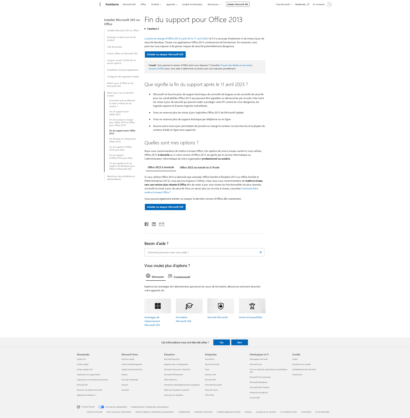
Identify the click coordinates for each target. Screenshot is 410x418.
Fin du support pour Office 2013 (122, 132)
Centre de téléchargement (132, 364)
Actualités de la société (301, 364)
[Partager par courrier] (160, 223)
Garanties (125, 390)
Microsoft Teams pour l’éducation (177, 369)
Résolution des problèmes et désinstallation (121, 178)
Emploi (295, 359)
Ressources (213, 4)
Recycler (125, 385)
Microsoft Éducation (172, 359)
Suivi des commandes (130, 379)
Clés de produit (114, 46)
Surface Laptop (82, 364)
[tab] (161, 167)
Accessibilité (306, 412)
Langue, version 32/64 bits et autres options (121, 62)
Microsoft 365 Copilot (213, 385)
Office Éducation (170, 379)
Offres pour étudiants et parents (176, 390)
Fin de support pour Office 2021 (119, 113)
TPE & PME (209, 395)
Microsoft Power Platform (259, 387)
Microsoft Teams (211, 390)
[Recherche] (260, 252)
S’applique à (153, 28)
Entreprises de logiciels (259, 392)
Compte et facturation (192, 4)
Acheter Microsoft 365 (237, 4)
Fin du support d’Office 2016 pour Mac (120, 156)
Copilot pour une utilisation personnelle (92, 379)
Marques (248, 412)
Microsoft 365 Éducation (173, 374)
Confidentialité (184, 412)
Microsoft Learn (256, 364)
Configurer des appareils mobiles (123, 76)
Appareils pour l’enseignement (176, 364)
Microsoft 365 (129, 4)
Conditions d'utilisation (203, 412)
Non (239, 342)
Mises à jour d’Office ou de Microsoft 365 (120, 84)
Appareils (170, 4)
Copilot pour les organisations (88, 374)
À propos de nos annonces (266, 412)
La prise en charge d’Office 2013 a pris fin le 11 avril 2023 (176, 38)
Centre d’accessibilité (250, 317)
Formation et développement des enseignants (182, 385)
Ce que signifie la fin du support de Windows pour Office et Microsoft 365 (122, 166)
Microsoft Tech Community (260, 377)
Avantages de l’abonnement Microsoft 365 (152, 321)
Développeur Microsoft (258, 359)
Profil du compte (128, 359)
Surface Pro (81, 359)
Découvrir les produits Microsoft (89, 390)
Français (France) (88, 407)
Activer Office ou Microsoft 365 (122, 53)
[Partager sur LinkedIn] (152, 223)
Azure (207, 369)
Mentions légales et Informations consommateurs (154, 412)
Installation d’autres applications (123, 69)
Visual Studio (255, 397)
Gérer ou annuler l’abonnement (119, 412)
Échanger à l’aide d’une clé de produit (121, 38)
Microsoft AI (209, 359)
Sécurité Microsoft (217, 317)
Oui (221, 342)
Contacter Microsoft (94, 412)
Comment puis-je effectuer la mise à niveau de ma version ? (122, 103)
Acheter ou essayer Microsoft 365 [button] (165, 54)
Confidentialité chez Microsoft (304, 369)
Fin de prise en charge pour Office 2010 (122, 140)
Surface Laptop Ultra (85, 369)
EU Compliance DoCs (289, 412)
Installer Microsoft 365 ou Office (123, 30)
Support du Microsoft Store (132, 369)
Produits (155, 4)
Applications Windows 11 (86, 395)
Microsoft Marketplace (258, 382)
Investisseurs (297, 374)
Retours (125, 374)
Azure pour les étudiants (173, 395)
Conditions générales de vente (228, 412)
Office (143, 4)
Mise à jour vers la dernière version (120, 94)
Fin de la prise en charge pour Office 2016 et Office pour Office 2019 (122, 122)
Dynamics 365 (210, 374)
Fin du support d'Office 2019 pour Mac (120, 148)
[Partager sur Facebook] (146, 223)
